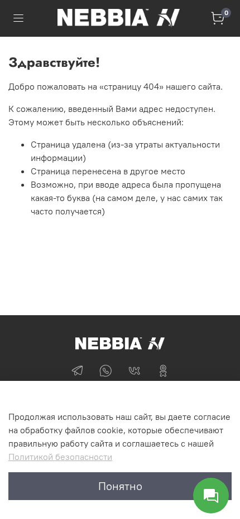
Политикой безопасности (60, 456)
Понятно (120, 486)
